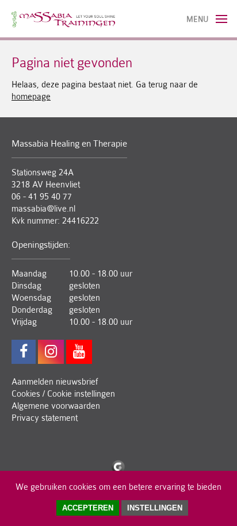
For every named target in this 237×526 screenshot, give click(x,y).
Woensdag (31, 298)
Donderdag (32, 310)
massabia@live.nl (43, 209)
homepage (31, 97)
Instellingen (154, 508)
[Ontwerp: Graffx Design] (118, 465)
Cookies (26, 394)
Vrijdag (24, 322)
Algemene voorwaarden (56, 406)
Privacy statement (45, 418)
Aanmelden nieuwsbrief (55, 382)
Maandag (29, 274)
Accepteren (87, 508)
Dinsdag (26, 286)
